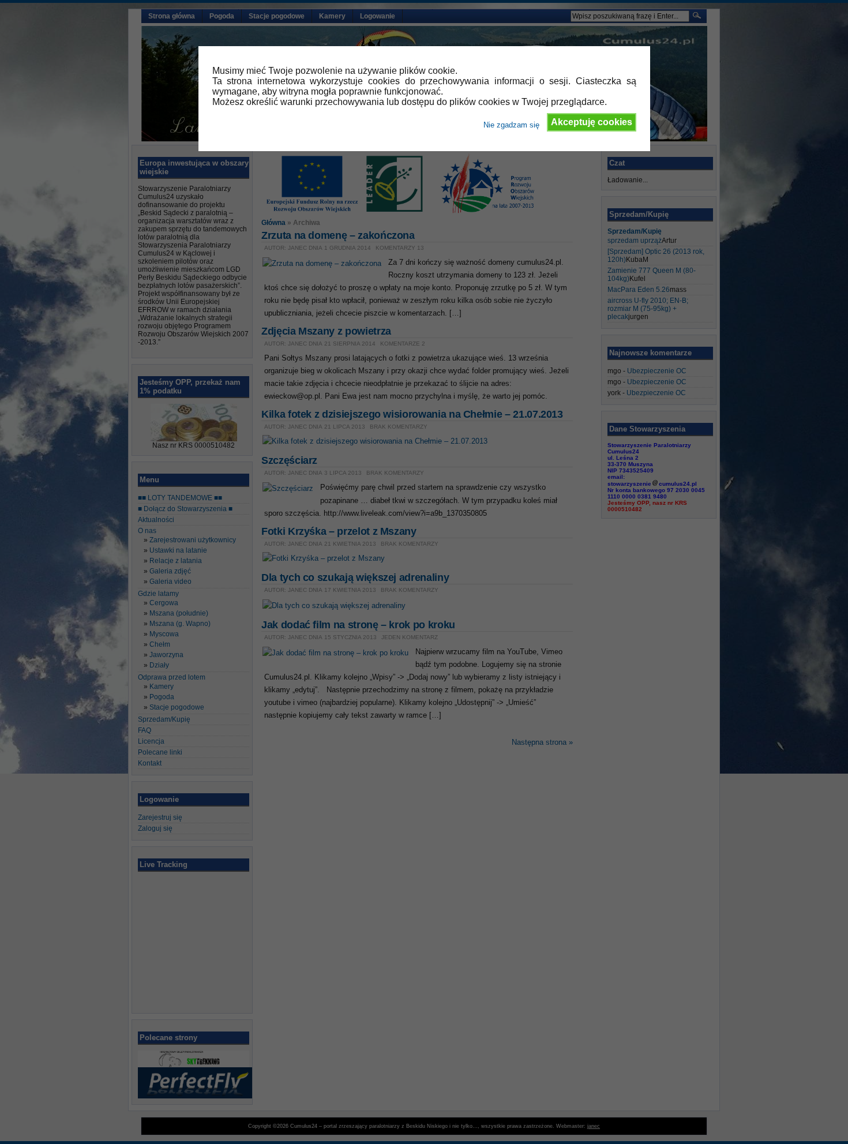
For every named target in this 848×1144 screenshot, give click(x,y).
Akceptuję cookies (591, 122)
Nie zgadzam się (511, 125)
